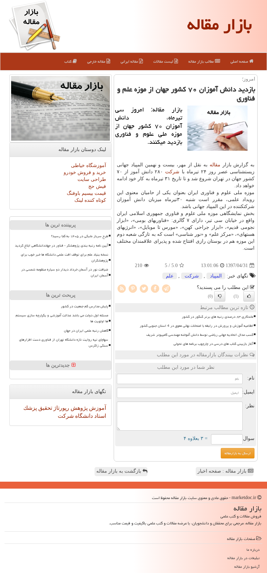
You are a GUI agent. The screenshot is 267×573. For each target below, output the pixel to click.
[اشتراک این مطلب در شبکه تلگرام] (166, 288)
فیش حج (97, 186)
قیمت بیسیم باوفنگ (86, 193)
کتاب (68, 61)
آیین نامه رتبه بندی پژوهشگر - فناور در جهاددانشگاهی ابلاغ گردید (61, 245)
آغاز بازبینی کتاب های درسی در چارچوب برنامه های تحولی (213, 343)
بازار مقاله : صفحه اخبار (222, 471)
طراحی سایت (92, 179)
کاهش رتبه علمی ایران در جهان (86, 330)
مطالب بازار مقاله (201, 61)
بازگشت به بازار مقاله (119, 471)
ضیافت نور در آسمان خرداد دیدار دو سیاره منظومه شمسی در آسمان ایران (64, 272)
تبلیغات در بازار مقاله (243, 558)
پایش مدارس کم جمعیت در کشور (84, 306)
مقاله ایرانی (130, 61)
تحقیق (44, 408)
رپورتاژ (60, 408)
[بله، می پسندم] (248, 296)
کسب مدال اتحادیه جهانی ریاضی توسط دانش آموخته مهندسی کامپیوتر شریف (199, 334)
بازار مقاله (219, 24)
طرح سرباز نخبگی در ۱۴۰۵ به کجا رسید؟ (79, 236)
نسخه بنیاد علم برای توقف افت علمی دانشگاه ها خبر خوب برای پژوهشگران (64, 257)
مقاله (215, 164)
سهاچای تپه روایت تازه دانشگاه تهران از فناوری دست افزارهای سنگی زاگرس (63, 342)
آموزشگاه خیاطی (88, 165)
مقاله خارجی (96, 61)
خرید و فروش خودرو (85, 172)
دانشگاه (83, 416)
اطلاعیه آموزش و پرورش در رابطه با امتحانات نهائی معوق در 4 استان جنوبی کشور (196, 325)
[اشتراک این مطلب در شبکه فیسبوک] (155, 288)
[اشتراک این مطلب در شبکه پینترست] (133, 288)
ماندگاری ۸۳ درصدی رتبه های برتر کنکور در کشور (217, 316)
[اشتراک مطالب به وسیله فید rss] (122, 288)
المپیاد (216, 276)
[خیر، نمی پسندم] (219, 296)
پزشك (30, 408)
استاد (99, 416)
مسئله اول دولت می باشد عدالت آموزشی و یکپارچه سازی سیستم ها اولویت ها (62, 318)
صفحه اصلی (239, 61)
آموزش (97, 408)
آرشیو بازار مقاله (247, 566)
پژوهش (78, 408)
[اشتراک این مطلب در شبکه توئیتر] (144, 288)
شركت (172, 171)
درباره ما (253, 549)
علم (169, 276)
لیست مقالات (163, 61)
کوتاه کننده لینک (90, 200)
